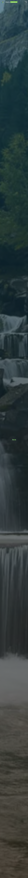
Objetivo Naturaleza (11, 2)
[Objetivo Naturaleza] (3, 2)
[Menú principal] (26, 2)
